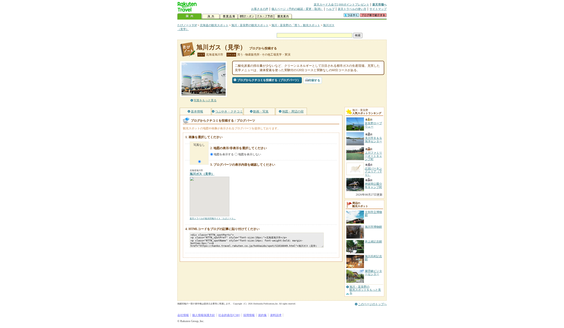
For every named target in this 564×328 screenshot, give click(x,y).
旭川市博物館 (373, 226)
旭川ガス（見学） (221, 47)
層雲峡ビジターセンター (373, 272)
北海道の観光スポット (214, 25)
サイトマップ (378, 9)
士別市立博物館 (373, 213)
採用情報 (249, 315)
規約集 (262, 315)
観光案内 (283, 16)
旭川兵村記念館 (373, 258)
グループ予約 (265, 16)
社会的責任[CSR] (229, 315)
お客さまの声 (259, 9)
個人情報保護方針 (203, 315)
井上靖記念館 (373, 241)
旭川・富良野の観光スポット (250, 25)
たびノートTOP (187, 25)
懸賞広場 (229, 16)
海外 (211, 16)
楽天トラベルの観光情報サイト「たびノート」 (213, 218)
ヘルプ (330, 9)
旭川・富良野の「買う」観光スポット (295, 25)
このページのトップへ (372, 304)
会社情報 (183, 315)
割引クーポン (247, 16)
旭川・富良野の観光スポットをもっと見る (365, 290)
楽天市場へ (379, 4)
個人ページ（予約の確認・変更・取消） (297, 9)
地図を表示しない (249, 154)
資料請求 (276, 315)
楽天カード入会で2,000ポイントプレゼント (341, 4)
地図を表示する (224, 154)
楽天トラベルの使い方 (352, 9)
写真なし (199, 144)
